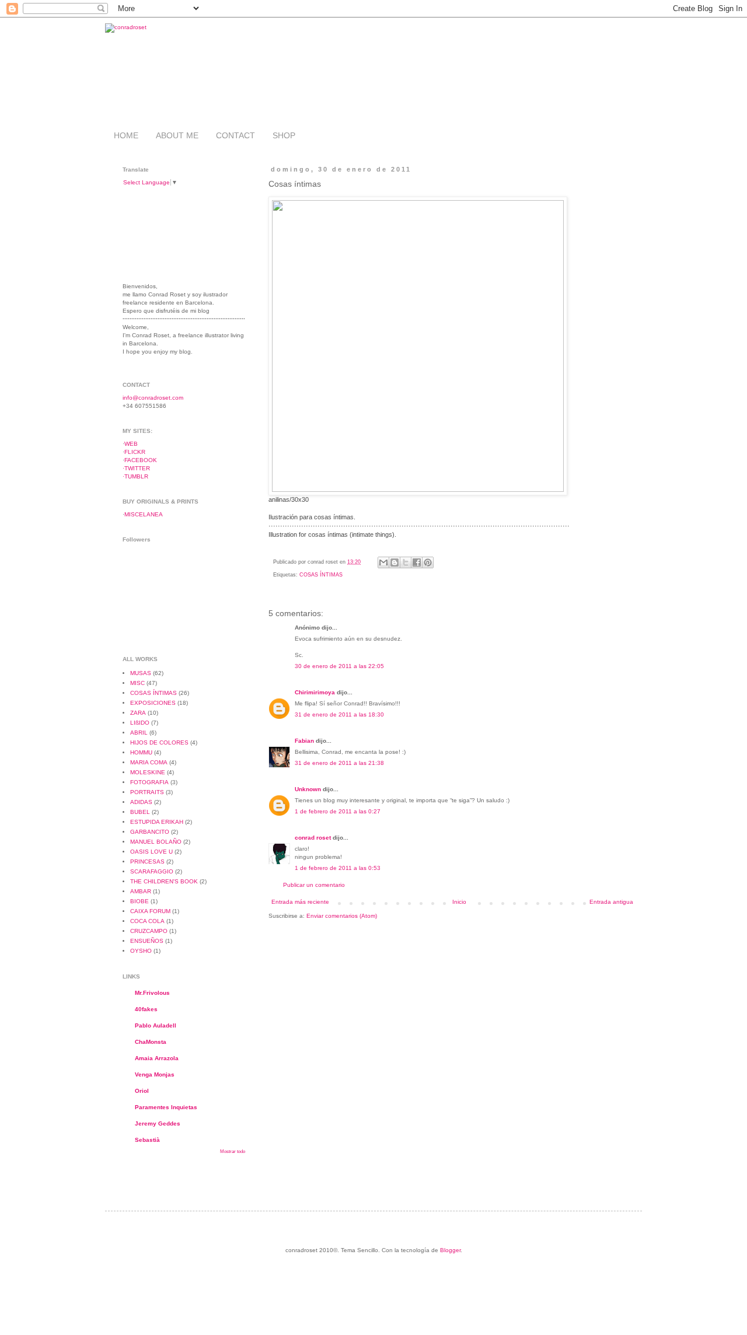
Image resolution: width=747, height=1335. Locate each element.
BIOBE (139, 901)
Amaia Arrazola (157, 1058)
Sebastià (147, 1140)
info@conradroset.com (153, 397)
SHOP (284, 135)
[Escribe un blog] (394, 562)
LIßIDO (139, 722)
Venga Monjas (154, 1074)
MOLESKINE (147, 772)
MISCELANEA (143, 514)
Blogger (450, 1250)
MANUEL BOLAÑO (155, 841)
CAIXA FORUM (150, 911)
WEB (131, 444)
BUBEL (140, 812)
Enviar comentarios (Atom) (341, 916)
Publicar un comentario (314, 885)
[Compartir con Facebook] (417, 562)
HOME (126, 135)
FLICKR (134, 452)
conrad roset (313, 837)
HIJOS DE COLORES (159, 742)
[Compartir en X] (405, 562)
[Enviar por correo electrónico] (383, 562)
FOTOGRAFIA (149, 782)
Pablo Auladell (155, 1025)
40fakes (146, 1009)
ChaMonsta (150, 1042)
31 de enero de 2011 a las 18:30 (339, 714)
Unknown (308, 789)
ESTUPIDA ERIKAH (156, 822)
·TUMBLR (135, 476)
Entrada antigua (611, 902)
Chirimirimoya (315, 692)
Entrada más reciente (300, 902)
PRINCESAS (147, 861)
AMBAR (140, 891)
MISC (137, 683)
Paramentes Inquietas (166, 1107)
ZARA (138, 713)
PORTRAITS (147, 792)
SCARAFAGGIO (151, 871)
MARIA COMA (148, 762)
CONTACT (235, 135)
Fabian (304, 741)
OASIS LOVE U (151, 851)
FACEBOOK (140, 460)
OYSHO (141, 951)
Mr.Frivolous (152, 993)
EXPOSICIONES (153, 703)
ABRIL (139, 732)
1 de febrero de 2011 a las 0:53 (338, 868)
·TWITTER (136, 468)
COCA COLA (147, 921)
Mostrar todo (232, 1151)
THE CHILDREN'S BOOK (164, 881)
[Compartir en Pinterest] (428, 562)
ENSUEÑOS (146, 941)
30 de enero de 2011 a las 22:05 (339, 666)
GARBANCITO (149, 832)
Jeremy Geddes (157, 1123)
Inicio (459, 902)
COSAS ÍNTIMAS (321, 575)
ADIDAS (141, 802)
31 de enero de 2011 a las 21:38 (339, 763)
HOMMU (141, 752)
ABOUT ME (177, 135)
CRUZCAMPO (148, 931)
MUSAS (140, 673)
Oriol (142, 1091)
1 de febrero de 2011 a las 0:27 (338, 811)
